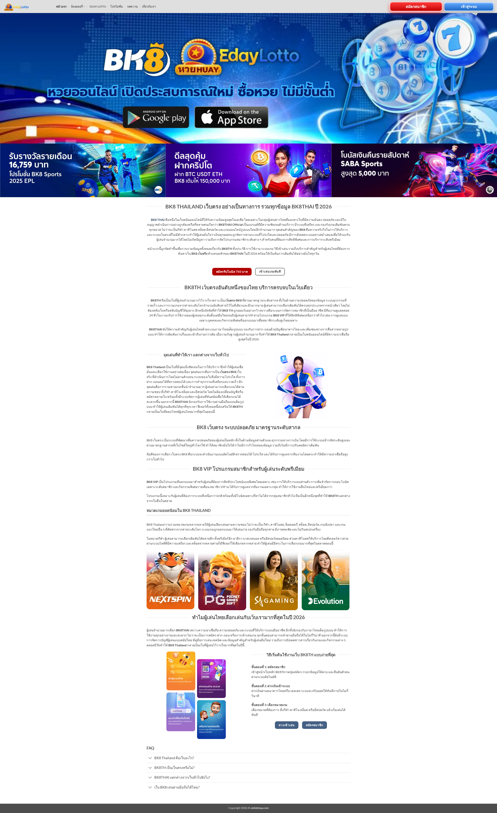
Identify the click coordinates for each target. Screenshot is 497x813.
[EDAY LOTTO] (26, 6)
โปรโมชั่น (116, 6)
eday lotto (98, 6)
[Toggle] (150, 758)
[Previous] (14, 170)
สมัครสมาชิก (416, 6)
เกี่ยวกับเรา (149, 6)
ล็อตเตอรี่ (77, 6)
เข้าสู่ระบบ (469, 6)
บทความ (132, 6)
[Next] (482, 170)
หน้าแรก (61, 6)
